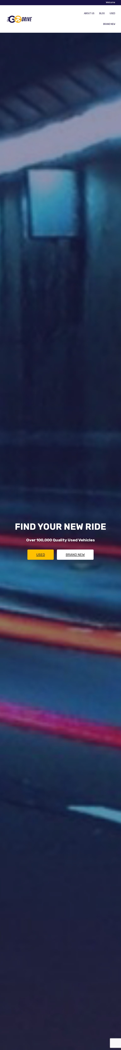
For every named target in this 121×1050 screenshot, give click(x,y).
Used (112, 13)
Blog (102, 13)
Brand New (109, 24)
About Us (89, 13)
